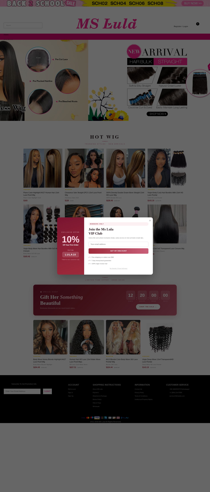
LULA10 (70, 254)
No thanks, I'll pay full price (118, 268)
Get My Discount (118, 251)
